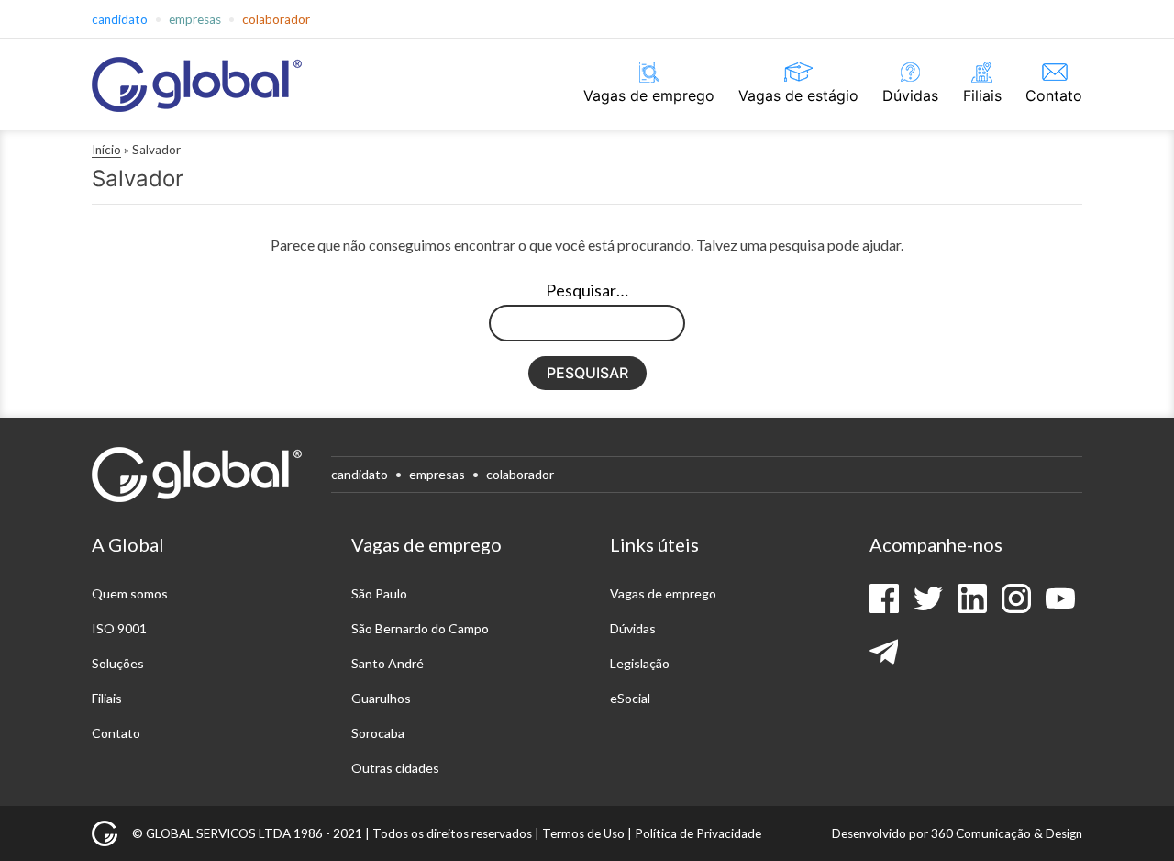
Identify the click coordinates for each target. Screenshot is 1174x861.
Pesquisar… (587, 290)
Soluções (118, 663)
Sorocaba (377, 733)
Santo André (387, 663)
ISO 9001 (119, 628)
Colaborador (276, 19)
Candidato (120, 19)
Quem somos (130, 593)
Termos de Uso (583, 833)
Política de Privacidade (698, 833)
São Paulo (379, 593)
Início (106, 149)
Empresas (195, 19)
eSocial (630, 698)
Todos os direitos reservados (452, 833)
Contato (1053, 95)
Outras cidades (395, 768)
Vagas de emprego (648, 95)
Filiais (982, 95)
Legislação (640, 663)
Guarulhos (381, 698)
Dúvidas (910, 95)
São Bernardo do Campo (420, 628)
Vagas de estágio (798, 95)
